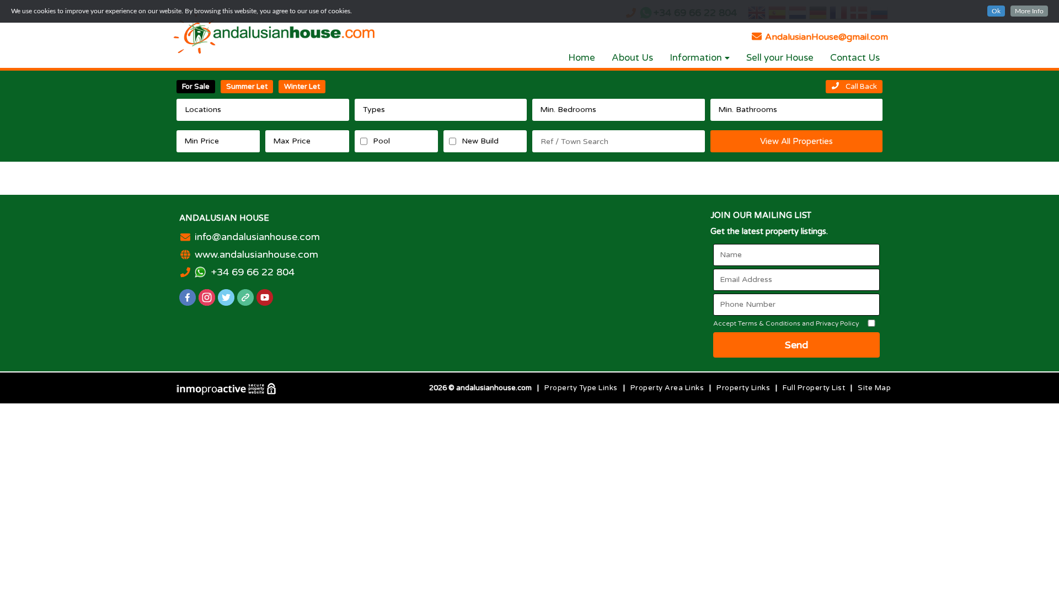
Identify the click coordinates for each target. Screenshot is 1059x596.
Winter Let (302, 86)
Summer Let (247, 86)
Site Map (874, 388)
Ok (996, 11)
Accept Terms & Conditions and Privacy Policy (786, 323)
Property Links (743, 388)
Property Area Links (667, 388)
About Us (632, 57)
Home (581, 57)
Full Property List (814, 388)
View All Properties (796, 141)
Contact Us (855, 57)
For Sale (196, 86)
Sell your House (780, 57)
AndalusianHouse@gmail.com (825, 36)
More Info (1029, 11)
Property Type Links (581, 388)
